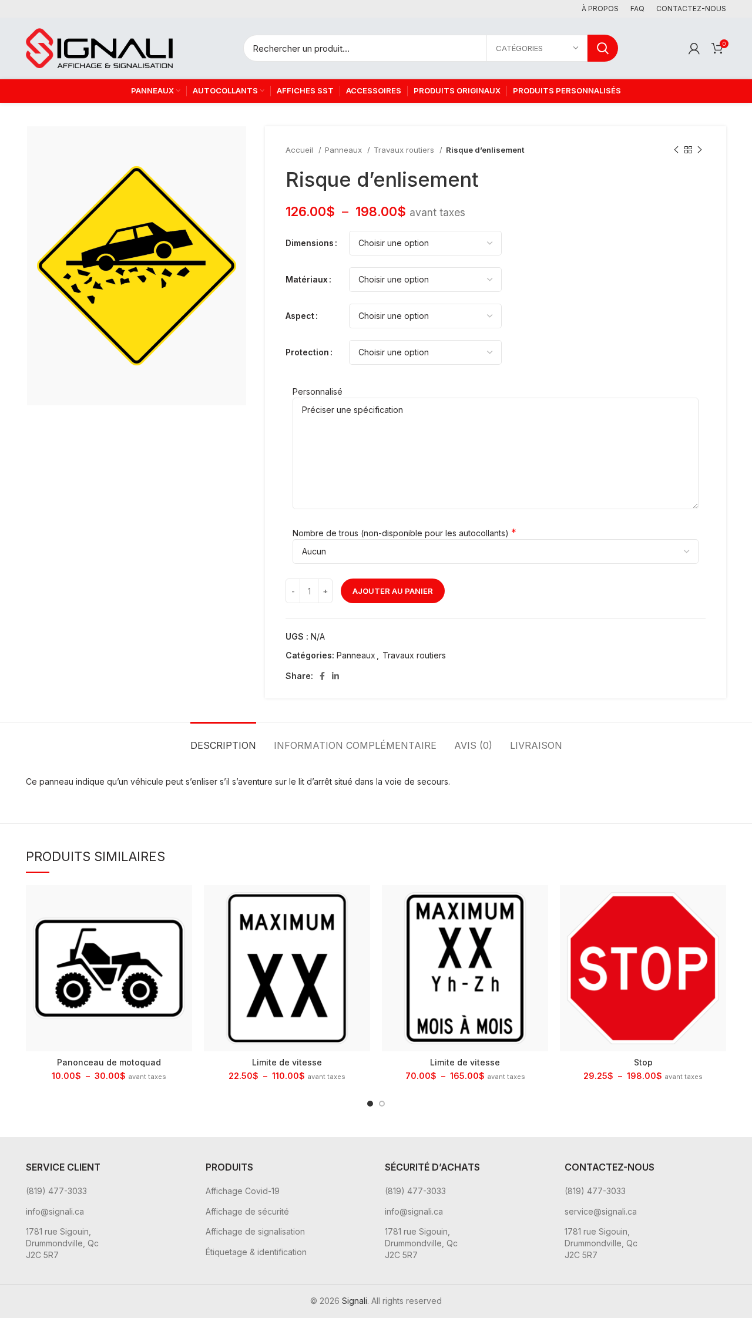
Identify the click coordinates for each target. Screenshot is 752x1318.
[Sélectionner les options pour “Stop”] (717, 904)
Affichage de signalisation (255, 1231)
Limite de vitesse (287, 1062)
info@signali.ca (55, 1211)
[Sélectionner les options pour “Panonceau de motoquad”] (183, 904)
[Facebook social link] (322, 676)
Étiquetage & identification (256, 1252)
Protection (307, 352)
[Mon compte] (694, 48)
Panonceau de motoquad (109, 1062)
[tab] (223, 740)
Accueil (300, 149)
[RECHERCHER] (603, 48)
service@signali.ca (601, 1211)
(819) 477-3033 (56, 1191)
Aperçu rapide (183, 930)
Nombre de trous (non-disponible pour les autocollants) (401, 533)
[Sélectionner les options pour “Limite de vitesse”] (361, 904)
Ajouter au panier (392, 591)
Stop (643, 1062)
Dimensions (310, 243)
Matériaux (307, 279)
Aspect (300, 316)
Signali (354, 1301)
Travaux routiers (405, 149)
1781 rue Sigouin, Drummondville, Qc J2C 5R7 (62, 1242)
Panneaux (344, 149)
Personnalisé (318, 391)
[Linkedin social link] (335, 676)
